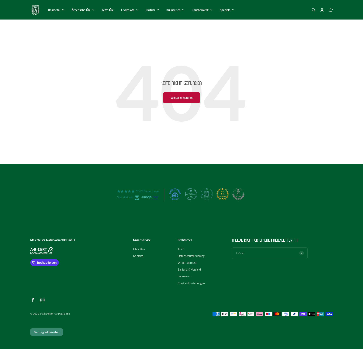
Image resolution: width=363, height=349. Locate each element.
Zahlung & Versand (189, 269)
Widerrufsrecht (187, 262)
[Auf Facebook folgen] (32, 300)
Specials (225, 10)
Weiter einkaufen (181, 97)
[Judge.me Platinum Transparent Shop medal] (191, 194)
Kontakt (138, 255)
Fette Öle (108, 10)
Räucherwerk (200, 10)
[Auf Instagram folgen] (42, 300)
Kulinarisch (173, 10)
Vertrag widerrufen (46, 332)
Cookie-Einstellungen (191, 283)
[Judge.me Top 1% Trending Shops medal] (222, 194)
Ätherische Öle (81, 10)
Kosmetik (54, 10)
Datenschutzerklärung (191, 255)
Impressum (184, 276)
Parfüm (150, 10)
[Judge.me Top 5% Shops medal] (238, 194)
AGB (181, 249)
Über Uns (139, 249)
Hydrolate (127, 10)
